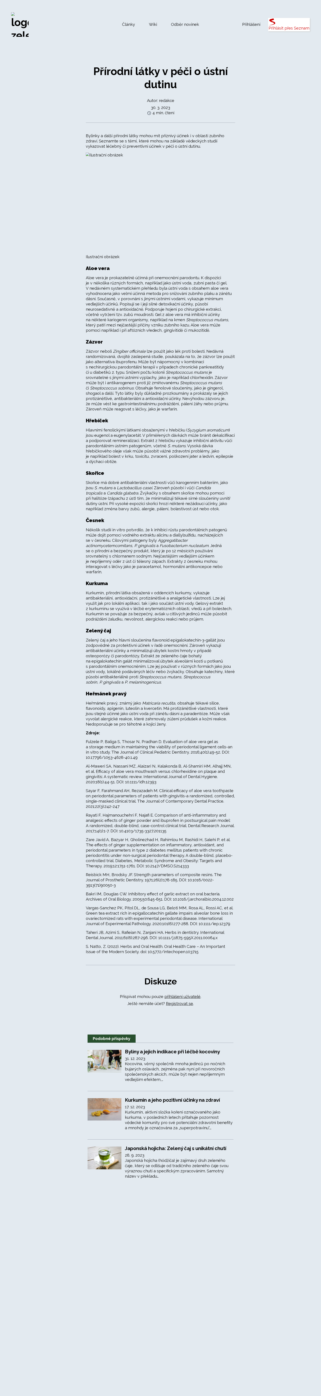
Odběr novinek (185, 24)
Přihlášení (251, 24)
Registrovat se (179, 1003)
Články (128, 24)
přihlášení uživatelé (182, 996)
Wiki (153, 24)
